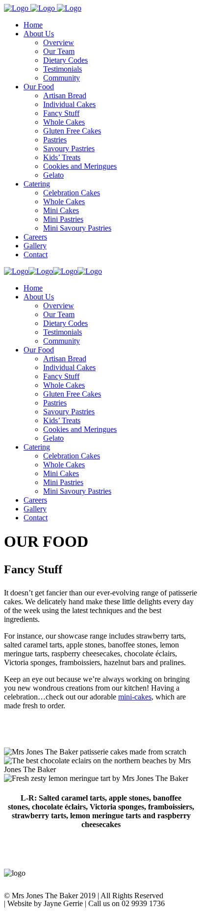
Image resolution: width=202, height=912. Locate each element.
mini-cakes (135, 697)
